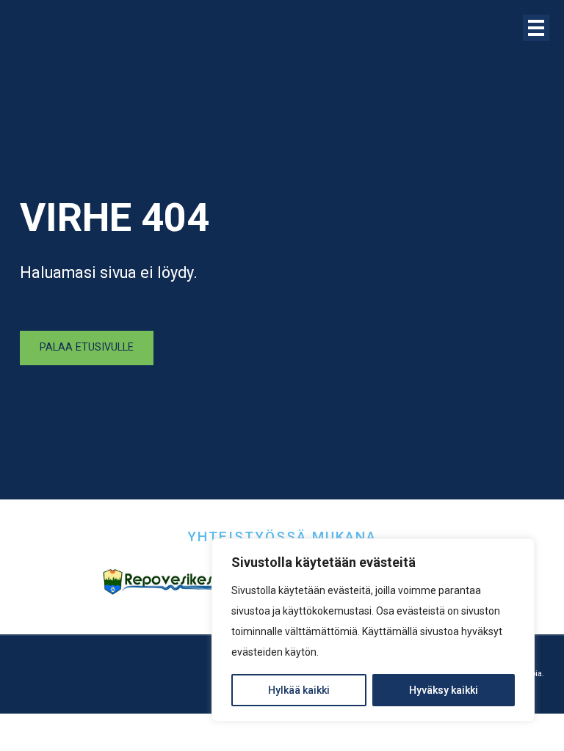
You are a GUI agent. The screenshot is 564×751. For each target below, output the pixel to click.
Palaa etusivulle (87, 347)
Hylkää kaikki (299, 690)
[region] (373, 630)
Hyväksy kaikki (443, 690)
